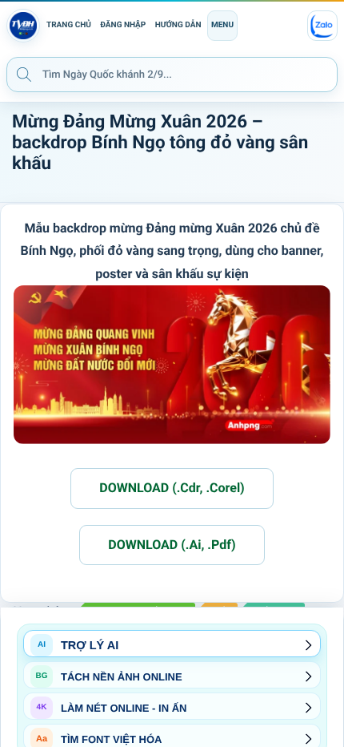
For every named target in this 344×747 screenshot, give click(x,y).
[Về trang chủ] (23, 25)
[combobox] (172, 74)
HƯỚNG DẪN (178, 25)
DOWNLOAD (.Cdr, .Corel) (171, 487)
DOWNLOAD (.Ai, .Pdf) (171, 544)
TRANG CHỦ (68, 25)
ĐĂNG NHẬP (123, 25)
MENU (222, 25)
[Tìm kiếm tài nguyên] (24, 73)
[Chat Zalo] (322, 25)
